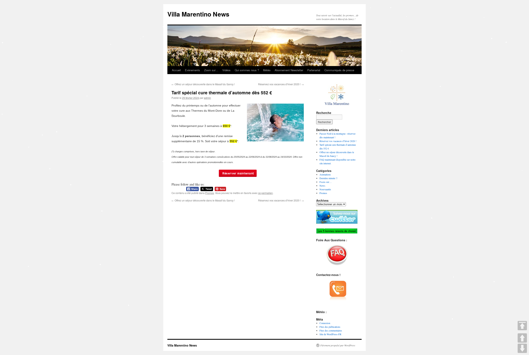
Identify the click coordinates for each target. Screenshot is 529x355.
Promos (209, 193)
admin (207, 97)
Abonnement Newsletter (289, 70)
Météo (266, 70)
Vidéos (226, 70)
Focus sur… (325, 181)
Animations (325, 174)
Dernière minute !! (328, 178)
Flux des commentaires (330, 330)
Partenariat (313, 70)
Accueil (176, 70)
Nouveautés (325, 189)
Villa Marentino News (198, 13)
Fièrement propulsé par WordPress (337, 345)
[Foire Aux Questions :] (336, 255)
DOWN (522, 348)
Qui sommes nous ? (247, 70)
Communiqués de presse (339, 70)
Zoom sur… (211, 70)
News (322, 185)
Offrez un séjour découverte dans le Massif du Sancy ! (203, 84)
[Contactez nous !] (238, 173)
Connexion (324, 323)
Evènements (192, 70)
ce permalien (265, 193)
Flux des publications (329, 326)
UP (522, 338)
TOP (522, 325)
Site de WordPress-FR (330, 334)
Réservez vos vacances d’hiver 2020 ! (281, 84)
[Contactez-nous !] (336, 291)
